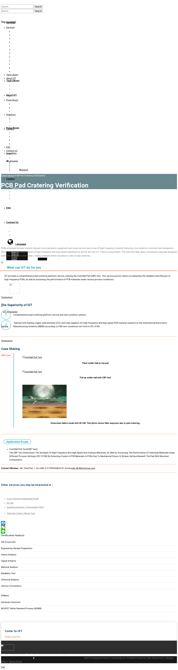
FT (163, 658)
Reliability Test (17, 53)
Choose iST (16, 133)
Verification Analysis (19, 31)
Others (14, 64)
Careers (10, 129)
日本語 (14, 170)
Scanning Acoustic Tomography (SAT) (25, 507)
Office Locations (18, 154)
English (14, 168)
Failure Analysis (17, 42)
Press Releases (17, 104)
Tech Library (12, 74)
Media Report (16, 107)
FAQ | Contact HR (18, 144)
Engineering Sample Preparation (24, 38)
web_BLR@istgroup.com (83, 468)
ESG (8, 147)
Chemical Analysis (19, 57)
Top (3, 667)
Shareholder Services (20, 125)
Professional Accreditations (23, 86)
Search (24, 170)
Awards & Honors (18, 89)
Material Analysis (18, 49)
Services (10, 27)
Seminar (14, 111)
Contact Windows (18, 158)
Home (4, 175)
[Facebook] (89, 523)
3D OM (10, 503)
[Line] (89, 531)
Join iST (14, 136)
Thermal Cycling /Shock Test (21, 513)
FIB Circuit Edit (17, 35)
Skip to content (8, 21)
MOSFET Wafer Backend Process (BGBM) (28, 71)
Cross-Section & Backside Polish (23, 498)
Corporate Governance (20, 122)
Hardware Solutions (19, 68)
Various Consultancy (20, 60)
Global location (12, 636)
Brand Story (16, 82)
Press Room (12, 100)
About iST (11, 78)
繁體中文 (15, 163)
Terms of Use (15, 661)
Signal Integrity (17, 46)
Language (13, 161)
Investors (11, 114)
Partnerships (16, 93)
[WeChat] (89, 527)
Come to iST (16, 140)
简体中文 (15, 165)
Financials (15, 118)
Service (11, 175)
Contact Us (16, 96)
